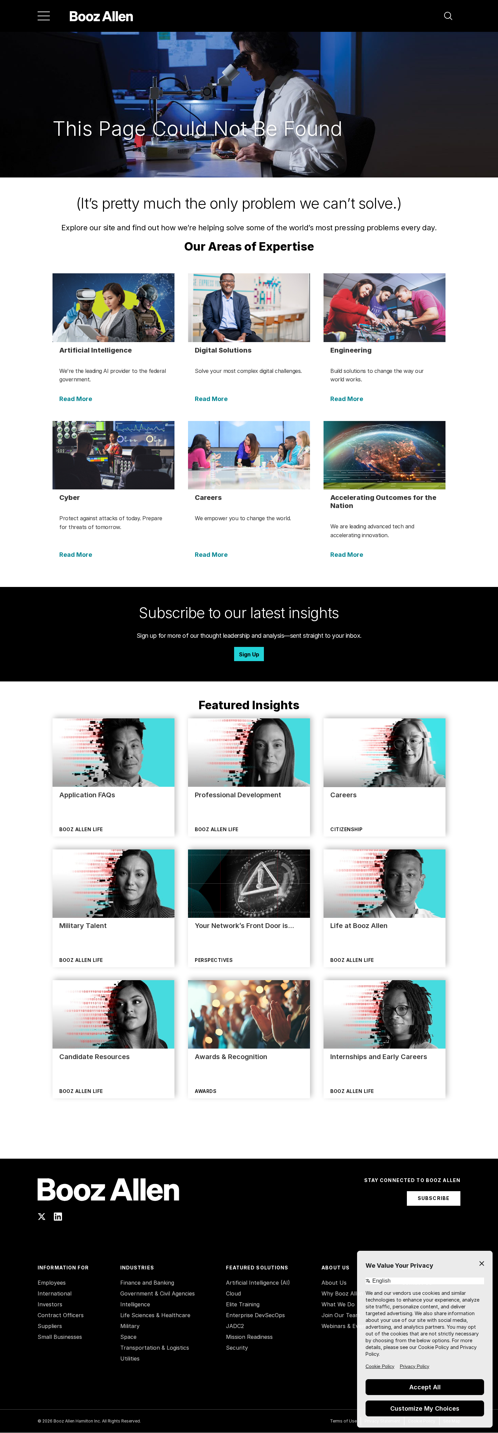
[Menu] (44, 16)
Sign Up (249, 654)
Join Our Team (340, 1315)
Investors (50, 1304)
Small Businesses (60, 1336)
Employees (52, 1282)
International (54, 1293)
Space (128, 1336)
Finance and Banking (147, 1282)
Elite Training (243, 1304)
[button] (448, 16)
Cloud (233, 1293)
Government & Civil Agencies (157, 1293)
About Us (334, 1282)
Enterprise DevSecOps (255, 1315)
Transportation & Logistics (154, 1347)
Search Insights (249, 1141)
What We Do (338, 1304)
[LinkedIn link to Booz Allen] (58, 1217)
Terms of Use (343, 1421)
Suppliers (50, 1326)
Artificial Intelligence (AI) (258, 1282)
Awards (205, 1091)
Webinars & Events (345, 1326)
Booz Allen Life (81, 829)
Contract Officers (61, 1315)
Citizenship (346, 829)
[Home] (101, 15)
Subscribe (434, 1198)
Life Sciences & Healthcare (155, 1315)
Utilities (130, 1358)
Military (130, 1326)
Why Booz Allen (342, 1293)
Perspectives (214, 960)
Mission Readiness (249, 1336)
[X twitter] (42, 1217)
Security (237, 1347)
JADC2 (235, 1326)
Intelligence (135, 1304)
